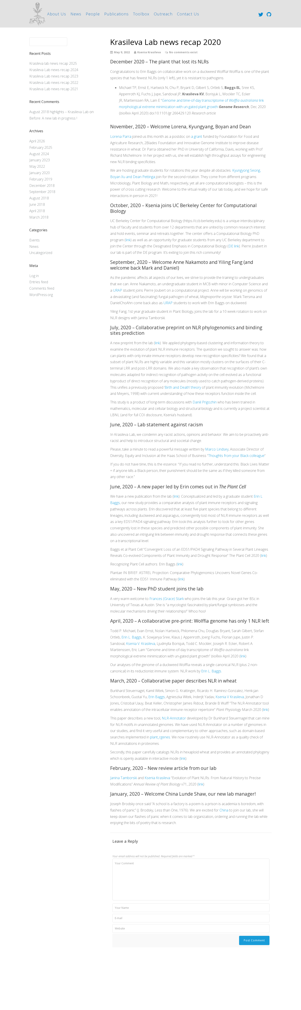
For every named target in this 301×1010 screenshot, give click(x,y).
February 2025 (40, 147)
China (223, 810)
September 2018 (42, 191)
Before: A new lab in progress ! (53, 118)
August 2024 (39, 153)
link (128, 239)
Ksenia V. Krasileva (140, 643)
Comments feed (41, 288)
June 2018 (37, 204)
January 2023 (39, 160)
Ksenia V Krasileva (230, 696)
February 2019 (40, 179)
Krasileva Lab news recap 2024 (53, 69)
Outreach (163, 14)
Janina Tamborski (123, 777)
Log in (34, 275)
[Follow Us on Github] (269, 14)
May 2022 (37, 166)
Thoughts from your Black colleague (236, 455)
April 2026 (37, 141)
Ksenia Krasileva (157, 777)
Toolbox (141, 14)
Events (34, 240)
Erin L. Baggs (131, 637)
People (93, 14)
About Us (56, 14)
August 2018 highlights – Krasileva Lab (59, 111)
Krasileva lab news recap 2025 (53, 63)
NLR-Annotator (174, 718)
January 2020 (39, 172)
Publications (116, 14)
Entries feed (38, 282)
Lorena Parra (120, 136)
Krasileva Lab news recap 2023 (53, 76)
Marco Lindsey (217, 449)
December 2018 (42, 185)
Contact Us (188, 14)
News (76, 14)
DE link (234, 246)
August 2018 (39, 198)
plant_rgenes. (160, 737)
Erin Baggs (156, 696)
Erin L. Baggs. (211, 671)
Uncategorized (40, 252)
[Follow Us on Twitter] (261, 14)
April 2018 (37, 210)
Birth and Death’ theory (183, 387)
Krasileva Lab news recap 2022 (53, 82)
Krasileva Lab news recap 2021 (53, 88)
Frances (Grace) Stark (166, 598)
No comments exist (183, 52)
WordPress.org (41, 294)
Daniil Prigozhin (205, 402)
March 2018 (38, 217)
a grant (196, 136)
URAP (117, 290)
